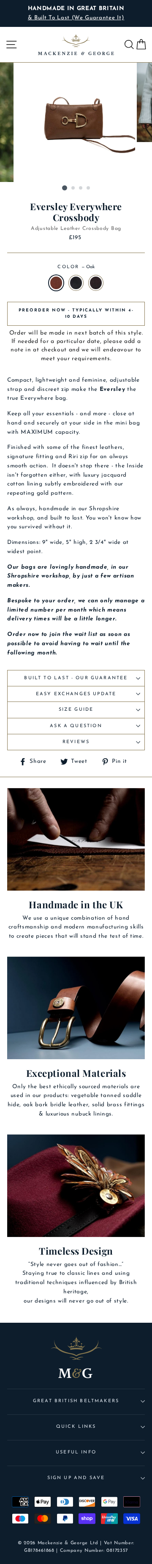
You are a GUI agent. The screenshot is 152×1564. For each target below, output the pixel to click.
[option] (76, 13)
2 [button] (73, 188)
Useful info (76, 1452)
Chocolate (96, 282)
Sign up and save (76, 1478)
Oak (56, 282)
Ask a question (76, 726)
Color (75, 267)
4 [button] (89, 188)
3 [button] (81, 188)
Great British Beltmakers (76, 1401)
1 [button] (64, 187)
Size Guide (76, 709)
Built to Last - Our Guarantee (76, 678)
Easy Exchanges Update (76, 694)
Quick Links (76, 1426)
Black (76, 282)
